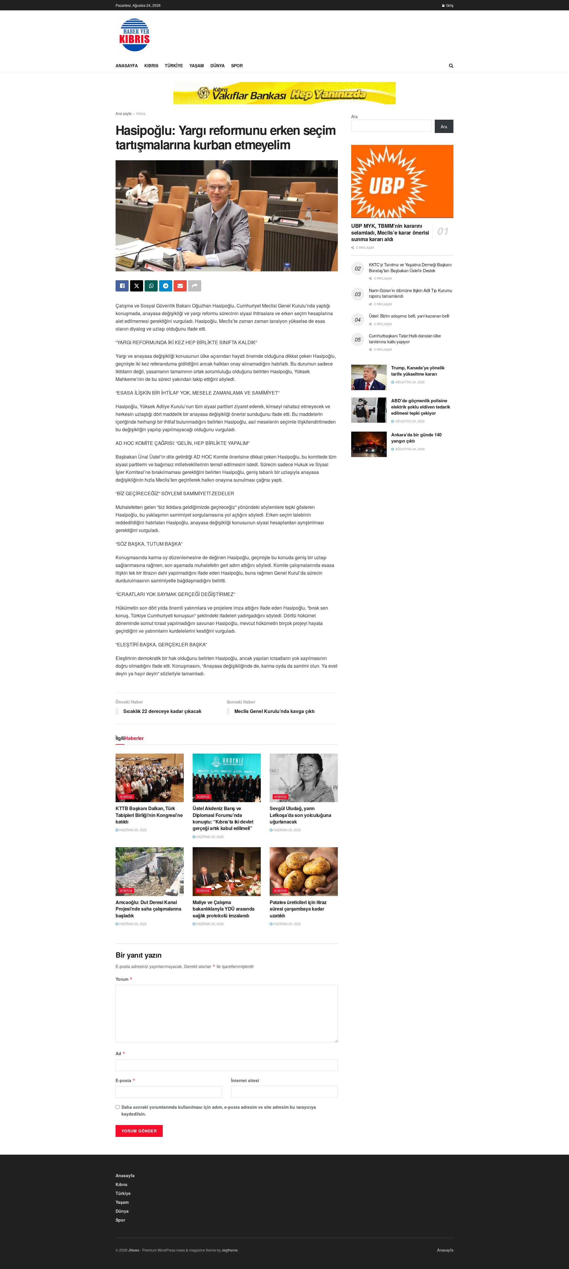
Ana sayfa (124, 113)
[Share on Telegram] (165, 285)
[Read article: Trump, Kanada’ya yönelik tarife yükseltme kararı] (369, 377)
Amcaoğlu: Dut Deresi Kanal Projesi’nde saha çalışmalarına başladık (148, 909)
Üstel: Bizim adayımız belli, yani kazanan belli (409, 316)
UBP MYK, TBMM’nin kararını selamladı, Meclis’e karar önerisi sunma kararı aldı (390, 232)
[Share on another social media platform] (194, 285)
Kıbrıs (151, 65)
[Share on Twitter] (136, 285)
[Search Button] (451, 65)
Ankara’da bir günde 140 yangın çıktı (416, 437)
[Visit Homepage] (135, 34)
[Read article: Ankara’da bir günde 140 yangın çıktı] (369, 444)
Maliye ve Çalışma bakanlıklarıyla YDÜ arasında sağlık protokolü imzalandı (224, 909)
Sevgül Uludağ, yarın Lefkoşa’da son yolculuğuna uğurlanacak (300, 815)
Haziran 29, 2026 (132, 829)
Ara (354, 116)
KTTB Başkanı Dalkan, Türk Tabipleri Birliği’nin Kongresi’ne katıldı (149, 815)
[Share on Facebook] (122, 285)
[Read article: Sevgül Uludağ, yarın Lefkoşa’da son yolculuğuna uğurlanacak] (304, 778)
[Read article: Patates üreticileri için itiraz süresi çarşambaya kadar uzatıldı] (304, 871)
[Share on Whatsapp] (151, 285)
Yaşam (196, 65)
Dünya (217, 65)
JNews (133, 1249)
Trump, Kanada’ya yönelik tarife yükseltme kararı (418, 370)
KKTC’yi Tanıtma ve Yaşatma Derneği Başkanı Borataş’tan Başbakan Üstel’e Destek (410, 267)
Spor (237, 65)
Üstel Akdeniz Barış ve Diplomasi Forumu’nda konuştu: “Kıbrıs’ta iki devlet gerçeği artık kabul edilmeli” (223, 818)
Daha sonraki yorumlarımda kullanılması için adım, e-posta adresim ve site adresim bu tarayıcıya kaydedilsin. (219, 1110)
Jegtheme (230, 1249)
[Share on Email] (180, 285)
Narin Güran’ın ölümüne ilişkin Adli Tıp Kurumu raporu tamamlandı (410, 293)
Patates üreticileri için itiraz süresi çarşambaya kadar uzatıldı (298, 909)
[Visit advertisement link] (284, 97)
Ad (120, 1053)
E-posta (125, 1080)
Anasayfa (127, 65)
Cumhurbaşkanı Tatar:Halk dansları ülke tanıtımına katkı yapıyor (405, 339)
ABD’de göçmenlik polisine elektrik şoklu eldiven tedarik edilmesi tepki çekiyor (420, 406)
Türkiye (174, 65)
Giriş (449, 5)
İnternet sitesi (245, 1080)
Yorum (124, 979)
